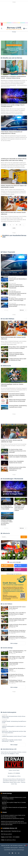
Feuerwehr (22, 252)
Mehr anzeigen (14, 643)
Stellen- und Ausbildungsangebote (14, 45)
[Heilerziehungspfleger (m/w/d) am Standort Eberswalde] (4, 664)
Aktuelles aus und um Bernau (12, 58)
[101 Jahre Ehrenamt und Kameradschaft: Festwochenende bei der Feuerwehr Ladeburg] (4, 292)
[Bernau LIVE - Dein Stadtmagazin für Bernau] (14, 28)
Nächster (22, 310)
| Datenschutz (21, 847)
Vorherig (6, 310)
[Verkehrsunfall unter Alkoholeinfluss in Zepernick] (4, 279)
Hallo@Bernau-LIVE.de (15, 776)
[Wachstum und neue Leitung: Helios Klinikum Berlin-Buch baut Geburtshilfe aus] (4, 469)
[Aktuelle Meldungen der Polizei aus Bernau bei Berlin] (4, 305)
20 (20, 224)
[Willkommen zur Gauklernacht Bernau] (14, 35)
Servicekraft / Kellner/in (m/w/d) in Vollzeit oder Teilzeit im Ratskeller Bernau (17, 395)
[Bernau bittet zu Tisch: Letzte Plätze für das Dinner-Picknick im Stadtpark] (4, 348)
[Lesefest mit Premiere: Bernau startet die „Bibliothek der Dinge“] (4, 360)
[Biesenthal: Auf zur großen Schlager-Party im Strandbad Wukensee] (14, 489)
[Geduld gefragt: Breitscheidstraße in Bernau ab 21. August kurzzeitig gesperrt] (4, 638)
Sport (11, 419)
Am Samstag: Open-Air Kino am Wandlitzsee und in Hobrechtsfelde (7, 507)
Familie (4, 419)
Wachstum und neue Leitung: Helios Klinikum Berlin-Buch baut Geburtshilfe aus (17, 469)
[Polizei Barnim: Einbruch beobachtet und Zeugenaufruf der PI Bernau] (14, 265)
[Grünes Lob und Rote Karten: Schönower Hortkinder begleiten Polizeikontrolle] (4, 285)
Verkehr (5, 424)
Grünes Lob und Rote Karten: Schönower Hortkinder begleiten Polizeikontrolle (16, 286)
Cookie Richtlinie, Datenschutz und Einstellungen (14, 849)
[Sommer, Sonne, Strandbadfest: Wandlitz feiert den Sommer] (4, 463)
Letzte (14, 228)
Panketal (20, 424)
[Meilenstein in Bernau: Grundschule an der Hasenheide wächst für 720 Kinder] (4, 632)
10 (16, 224)
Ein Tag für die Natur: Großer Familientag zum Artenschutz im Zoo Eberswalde (17, 451)
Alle (18, 252)
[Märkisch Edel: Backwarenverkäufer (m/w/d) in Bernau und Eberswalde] (4, 401)
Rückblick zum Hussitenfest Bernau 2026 (14, 236)
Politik (18, 419)
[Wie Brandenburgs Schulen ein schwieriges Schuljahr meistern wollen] (4, 682)
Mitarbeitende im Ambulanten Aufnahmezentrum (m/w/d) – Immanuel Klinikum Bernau (14, 49)
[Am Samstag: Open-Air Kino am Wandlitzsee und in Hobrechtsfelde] (7, 501)
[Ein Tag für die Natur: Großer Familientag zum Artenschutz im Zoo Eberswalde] (4, 451)
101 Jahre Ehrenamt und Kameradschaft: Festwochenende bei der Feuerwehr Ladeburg (17, 293)
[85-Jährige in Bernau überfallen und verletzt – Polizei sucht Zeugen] (4, 299)
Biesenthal (5, 428)
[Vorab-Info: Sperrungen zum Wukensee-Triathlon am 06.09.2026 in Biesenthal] (7, 515)
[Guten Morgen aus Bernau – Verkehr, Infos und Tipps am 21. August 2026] (4, 658)
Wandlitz (13, 424)
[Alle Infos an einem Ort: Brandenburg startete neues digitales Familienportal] (4, 457)
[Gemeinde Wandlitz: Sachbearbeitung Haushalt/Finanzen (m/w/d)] (4, 407)
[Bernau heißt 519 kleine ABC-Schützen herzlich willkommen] (4, 608)
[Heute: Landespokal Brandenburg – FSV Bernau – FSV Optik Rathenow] (4, 652)
